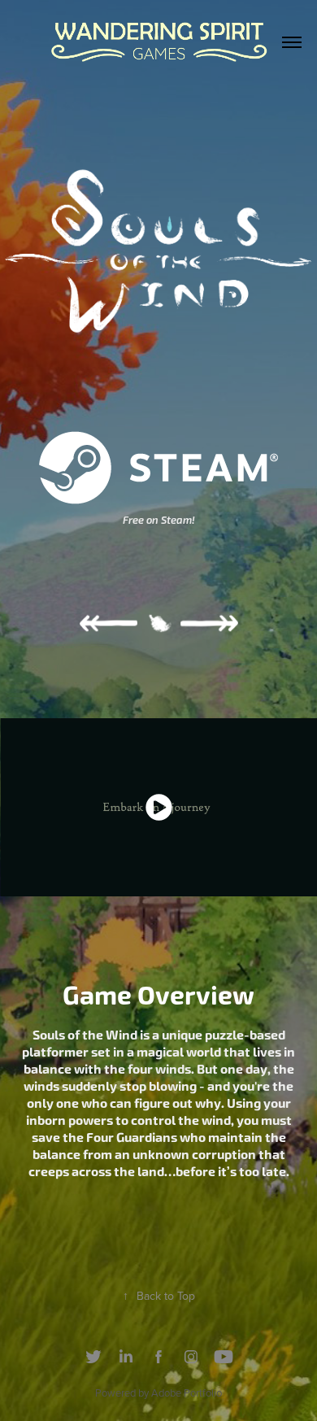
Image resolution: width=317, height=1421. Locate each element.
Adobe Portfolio (186, 1392)
